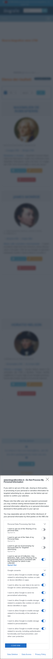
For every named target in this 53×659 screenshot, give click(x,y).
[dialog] (26, 567)
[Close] (48, 480)
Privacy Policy (40, 654)
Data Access (26, 654)
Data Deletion (12, 654)
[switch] (43, 529)
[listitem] (26, 524)
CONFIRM (15, 645)
